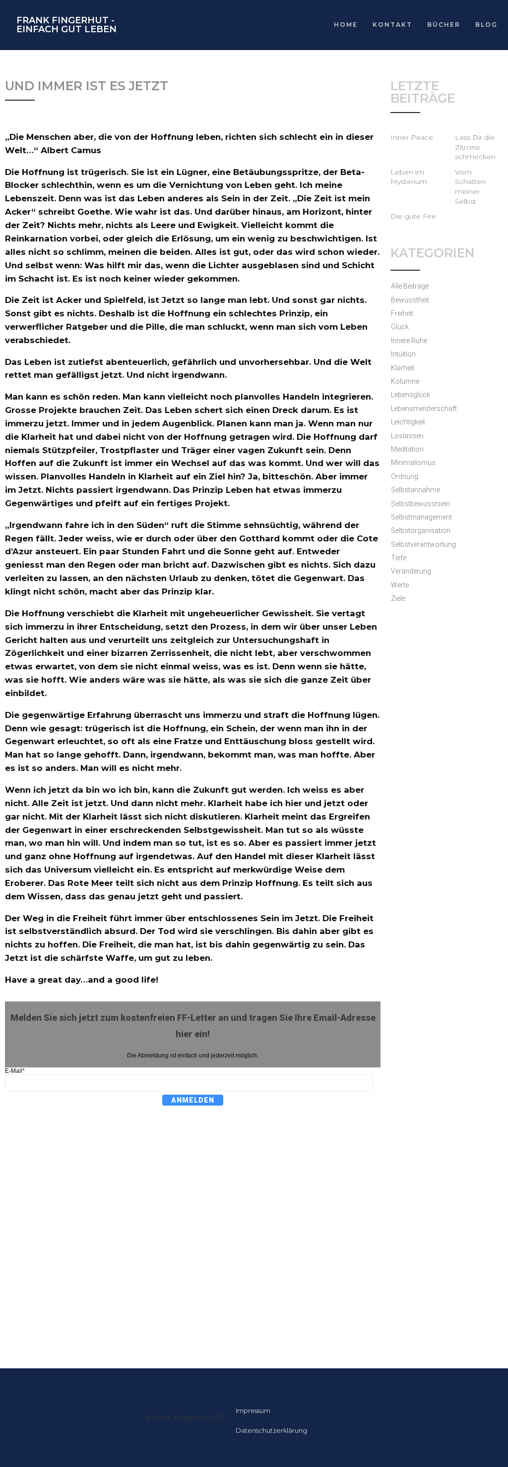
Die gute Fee (413, 216)
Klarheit (402, 368)
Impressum (253, 1410)
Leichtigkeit (408, 422)
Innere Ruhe (409, 341)
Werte (400, 585)
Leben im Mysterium (408, 177)
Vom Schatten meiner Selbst (470, 187)
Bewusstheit (410, 300)
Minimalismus (413, 463)
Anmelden (192, 1100)
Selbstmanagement (421, 517)
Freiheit (402, 313)
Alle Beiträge (410, 286)
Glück (400, 327)
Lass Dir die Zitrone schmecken (475, 147)
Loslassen (407, 436)
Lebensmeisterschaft (424, 408)
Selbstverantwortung (423, 544)
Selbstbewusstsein (420, 504)
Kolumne (405, 381)
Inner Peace (411, 137)
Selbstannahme (415, 490)
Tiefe (398, 558)
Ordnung (404, 476)
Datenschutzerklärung (271, 1430)
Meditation (407, 449)
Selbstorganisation (420, 530)
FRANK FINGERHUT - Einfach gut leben (66, 25)
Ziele (398, 598)
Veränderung (411, 571)
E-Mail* (15, 1070)
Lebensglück (410, 395)
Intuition (403, 354)
